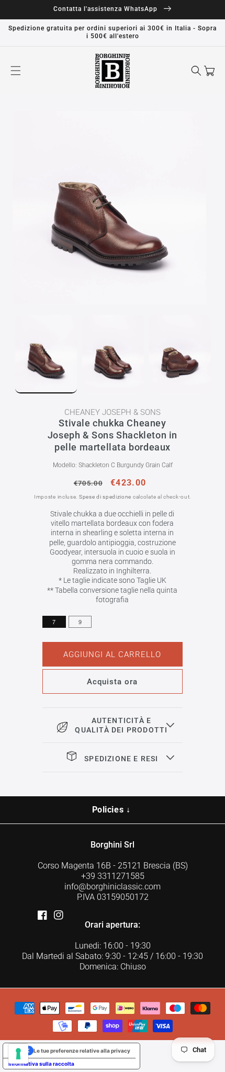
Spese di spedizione (105, 497)
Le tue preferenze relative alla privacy (81, 1050)
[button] (15, 70)
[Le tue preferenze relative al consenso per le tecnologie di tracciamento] (18, 1054)
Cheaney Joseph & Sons (112, 412)
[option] (112, 207)
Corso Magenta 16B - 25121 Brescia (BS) (113, 866)
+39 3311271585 (112, 876)
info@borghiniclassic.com (112, 887)
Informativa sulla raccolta (41, 1063)
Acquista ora (112, 681)
